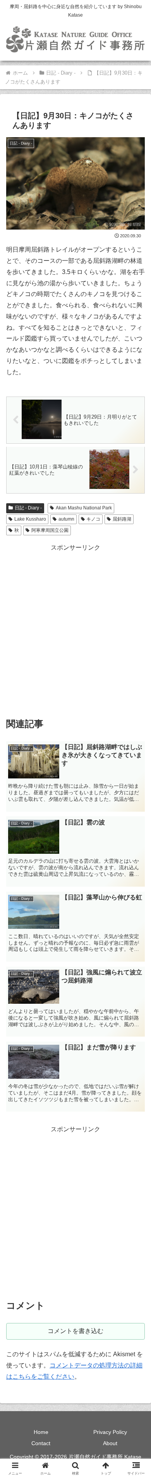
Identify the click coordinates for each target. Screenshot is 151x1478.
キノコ (93, 519)
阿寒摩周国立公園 (50, 530)
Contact (40, 1443)
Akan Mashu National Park (84, 508)
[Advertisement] (75, 628)
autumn (66, 519)
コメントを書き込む (75, 1331)
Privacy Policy (110, 1432)
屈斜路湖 (122, 519)
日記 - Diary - (28, 508)
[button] (135, 1127)
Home (41, 1432)
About (110, 1443)
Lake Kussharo (30, 519)
